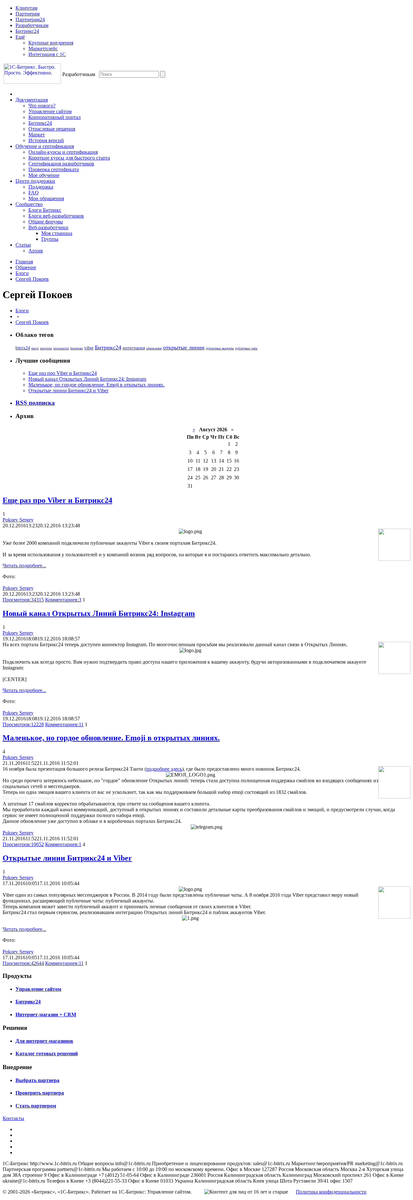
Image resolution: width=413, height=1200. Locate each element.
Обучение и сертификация (44, 146)
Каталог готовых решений (46, 1053)
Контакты (13, 1118)
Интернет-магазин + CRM (45, 1014)
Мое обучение (43, 175)
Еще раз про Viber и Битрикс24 (62, 373)
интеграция (134, 348)
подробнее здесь (164, 769)
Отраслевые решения (51, 129)
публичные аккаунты (220, 348)
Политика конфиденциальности (331, 1192)
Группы (49, 239)
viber (89, 348)
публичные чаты (246, 348)
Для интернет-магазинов (44, 1041)
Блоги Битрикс (44, 210)
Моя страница (56, 233)
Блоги (22, 273)
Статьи (23, 245)
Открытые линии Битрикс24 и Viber (68, 390)
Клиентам (26, 8)
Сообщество (29, 204)
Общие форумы (45, 221)
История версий (46, 140)
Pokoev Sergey (18, 519)
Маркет (36, 134)
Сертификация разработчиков (61, 163)
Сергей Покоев (32, 279)
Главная (24, 261)
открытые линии (184, 347)
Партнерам (27, 13)
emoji (35, 348)
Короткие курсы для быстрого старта (69, 158)
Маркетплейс (43, 48)
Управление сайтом (50, 111)
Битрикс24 (27, 31)
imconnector (61, 348)
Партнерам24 (30, 19)
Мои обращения (46, 198)
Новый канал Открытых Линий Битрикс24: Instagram (87, 379)
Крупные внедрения (50, 42)
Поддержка (40, 187)
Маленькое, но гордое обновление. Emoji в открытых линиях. (96, 384)
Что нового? (41, 105)
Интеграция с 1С (47, 54)
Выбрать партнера (37, 1080)
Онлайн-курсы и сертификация (63, 152)
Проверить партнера (39, 1093)
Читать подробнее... (24, 565)
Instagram (76, 348)
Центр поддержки (35, 181)
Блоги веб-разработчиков (56, 216)
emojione (46, 348)
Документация (31, 99)
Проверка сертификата (53, 169)
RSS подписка (35, 402)
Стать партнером (35, 1105)
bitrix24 (22, 348)
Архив (35, 250)
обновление (154, 348)
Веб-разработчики (48, 227)
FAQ (33, 192)
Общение (25, 267)
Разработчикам (31, 25)
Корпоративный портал (54, 117)
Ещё (20, 37)
